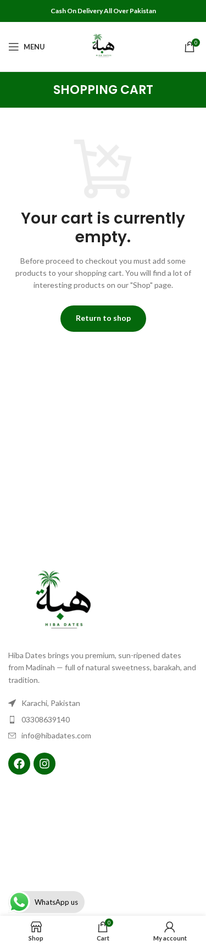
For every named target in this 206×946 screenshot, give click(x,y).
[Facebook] (19, 764)
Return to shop (103, 317)
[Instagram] (44, 764)
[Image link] (63, 601)
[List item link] (103, 720)
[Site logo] (103, 46)
